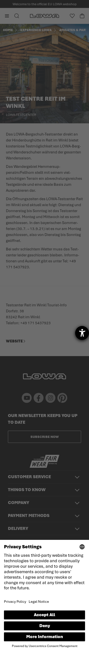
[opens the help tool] (82, 333)
